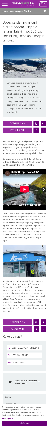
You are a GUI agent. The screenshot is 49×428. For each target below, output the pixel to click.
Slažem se (24, 423)
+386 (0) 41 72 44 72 (21, 355)
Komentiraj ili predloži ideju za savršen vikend (27, 382)
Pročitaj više (7, 418)
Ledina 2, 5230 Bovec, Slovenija (25, 348)
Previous (5, 190)
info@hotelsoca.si (19, 362)
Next (44, 190)
